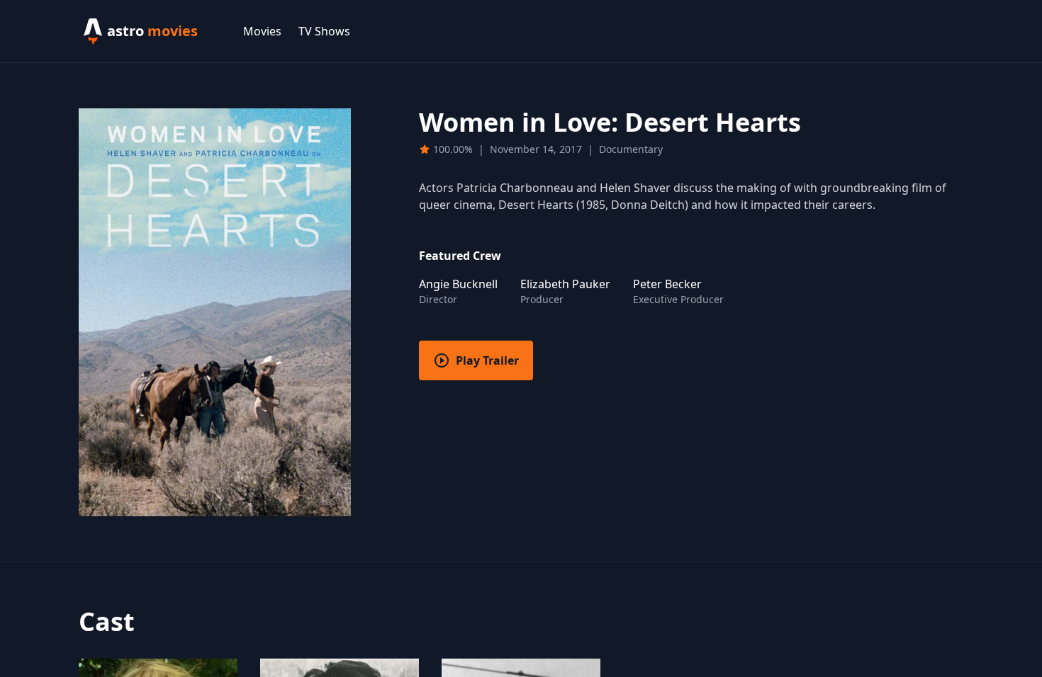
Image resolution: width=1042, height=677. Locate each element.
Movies (262, 31)
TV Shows (324, 31)
